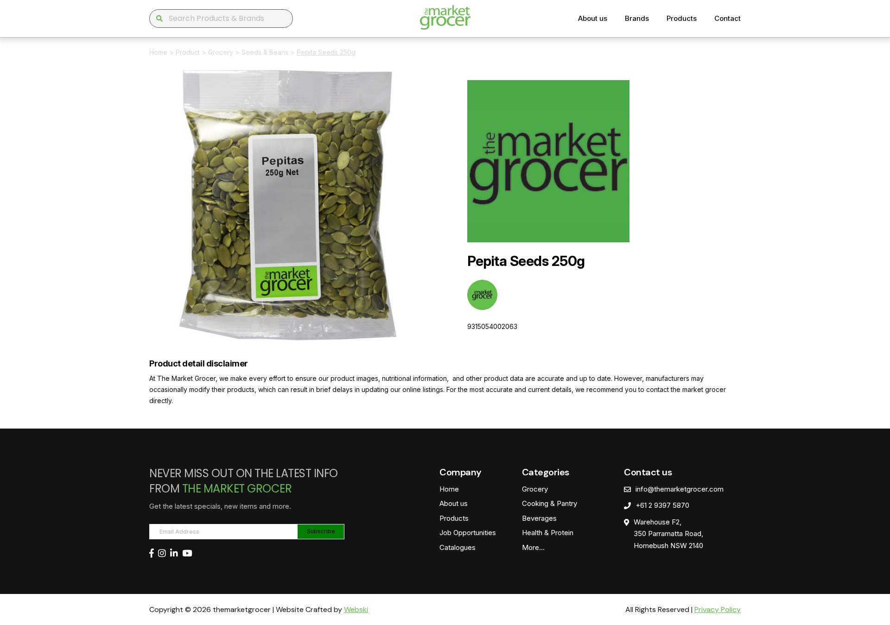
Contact (727, 18)
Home (158, 52)
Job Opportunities (467, 532)
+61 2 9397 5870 (662, 505)
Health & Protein (547, 532)
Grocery (220, 52)
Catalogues (457, 547)
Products (682, 18)
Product (188, 52)
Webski (356, 609)
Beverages (539, 518)
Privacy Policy (717, 609)
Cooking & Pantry (549, 503)
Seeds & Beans (265, 52)
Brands (637, 18)
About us (592, 18)
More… (533, 547)
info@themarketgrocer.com (680, 489)
